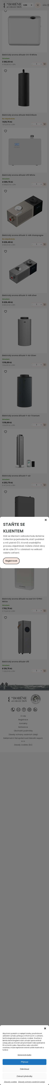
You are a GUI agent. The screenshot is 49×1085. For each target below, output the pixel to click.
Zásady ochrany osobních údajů (31, 1082)
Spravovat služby (24, 1055)
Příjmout (24, 1062)
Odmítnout (24, 1069)
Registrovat (11, 560)
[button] (45, 1028)
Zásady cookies (10, 1082)
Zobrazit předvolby (24, 1076)
